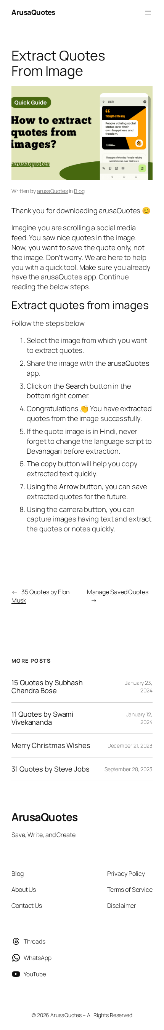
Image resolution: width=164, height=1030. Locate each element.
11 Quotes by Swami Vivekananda (42, 718)
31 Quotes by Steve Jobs (50, 769)
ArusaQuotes (33, 12)
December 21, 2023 (130, 745)
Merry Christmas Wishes (50, 745)
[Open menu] (148, 12)
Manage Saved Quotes (117, 592)
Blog (79, 191)
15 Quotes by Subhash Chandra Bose (47, 686)
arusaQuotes (52, 191)
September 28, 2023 (129, 769)
